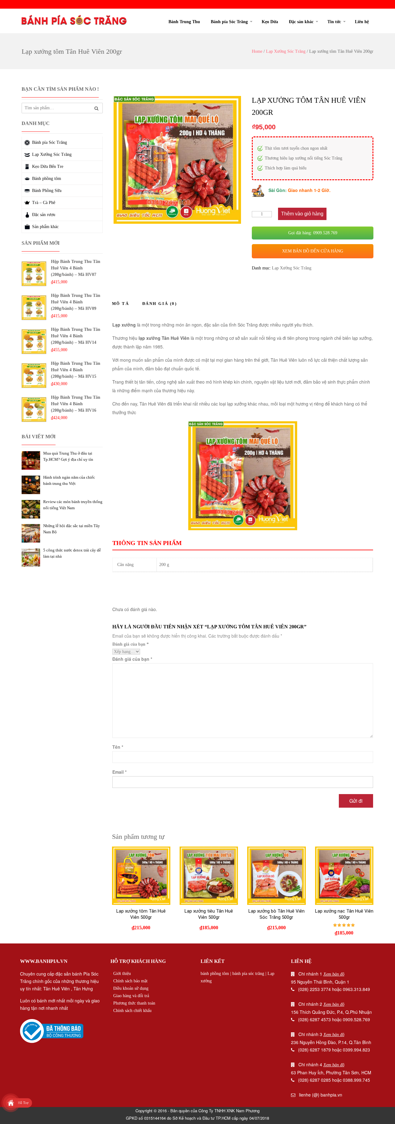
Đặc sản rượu (43, 214)
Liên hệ (362, 21)
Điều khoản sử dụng (130, 988)
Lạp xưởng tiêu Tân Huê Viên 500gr (209, 914)
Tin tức (334, 21)
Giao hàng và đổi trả (131, 995)
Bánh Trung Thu (184, 21)
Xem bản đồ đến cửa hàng (312, 251)
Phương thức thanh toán (134, 1003)
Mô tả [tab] (120, 303)
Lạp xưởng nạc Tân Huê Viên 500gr (344, 914)
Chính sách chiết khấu (132, 1010)
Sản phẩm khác (45, 226)
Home (257, 51)
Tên (117, 747)
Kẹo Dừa (270, 21)
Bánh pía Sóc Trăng (229, 21)
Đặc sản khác (301, 21)
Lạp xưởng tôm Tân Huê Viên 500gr (141, 914)
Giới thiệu (122, 973)
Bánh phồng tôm (46, 178)
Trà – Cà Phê (43, 202)
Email (119, 772)
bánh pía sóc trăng (248, 973)
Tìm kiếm (96, 108)
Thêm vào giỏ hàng (302, 213)
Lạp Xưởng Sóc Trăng (286, 51)
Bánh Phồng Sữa (46, 190)
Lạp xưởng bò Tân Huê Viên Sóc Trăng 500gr (276, 914)
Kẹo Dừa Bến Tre (47, 166)
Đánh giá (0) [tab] (159, 303)
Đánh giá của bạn (130, 644)
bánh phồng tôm (215, 973)
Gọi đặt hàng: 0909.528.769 (312, 233)
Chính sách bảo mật (130, 981)
